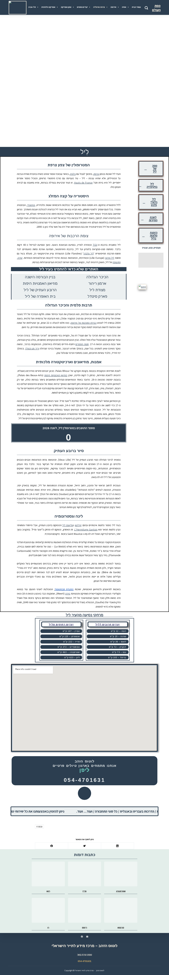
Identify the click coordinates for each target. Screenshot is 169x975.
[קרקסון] (120, 910)
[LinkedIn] (117, 846)
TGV (95, 245)
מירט (67, 593)
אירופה (113, 7)
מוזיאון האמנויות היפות (55, 375)
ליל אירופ (109, 258)
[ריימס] (84, 910)
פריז (84, 891)
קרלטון (78, 525)
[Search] (146, 7)
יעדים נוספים (82, 7)
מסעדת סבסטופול (64, 589)
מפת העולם (156, 7)
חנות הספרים (82, 344)
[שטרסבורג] (120, 874)
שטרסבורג (121, 891)
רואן (48, 891)
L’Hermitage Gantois (85, 529)
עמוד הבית (136, 7)
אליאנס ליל (67, 525)
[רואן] (48, 874)
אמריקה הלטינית (48, 7)
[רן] (48, 910)
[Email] (87, 937)
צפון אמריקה (66, 7)
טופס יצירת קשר (84, 954)
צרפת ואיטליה (99, 7)
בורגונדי (31, 205)
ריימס (84, 927)
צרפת (96, 174)
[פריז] (84, 874)
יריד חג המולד (32, 348)
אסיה (124, 7)
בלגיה (73, 174)
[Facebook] (51, 846)
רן (48, 927)
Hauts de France (83, 182)
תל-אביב (32, 7)
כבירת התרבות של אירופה (84, 323)
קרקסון (121, 927)
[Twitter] (84, 846)
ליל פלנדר (88, 253)
